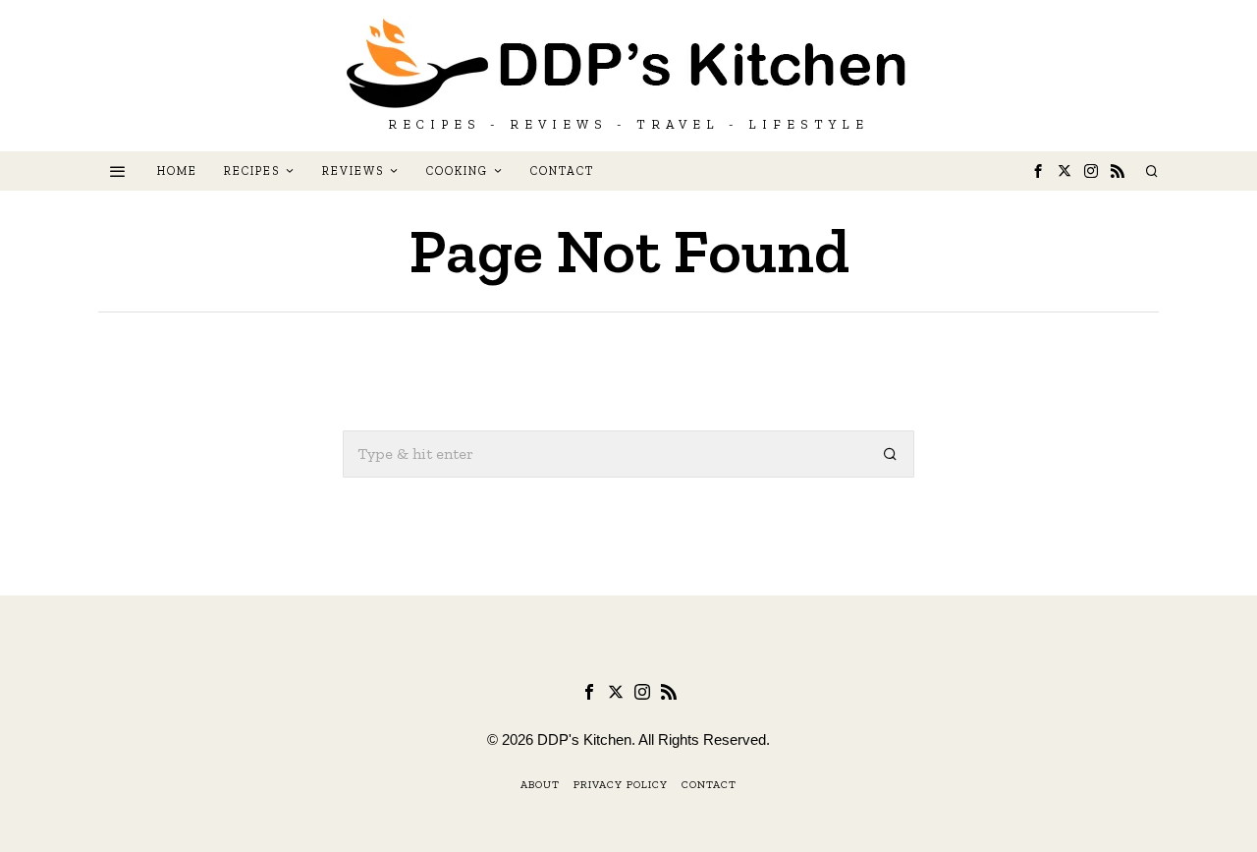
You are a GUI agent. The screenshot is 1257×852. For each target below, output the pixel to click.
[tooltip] (1038, 171)
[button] (890, 454)
